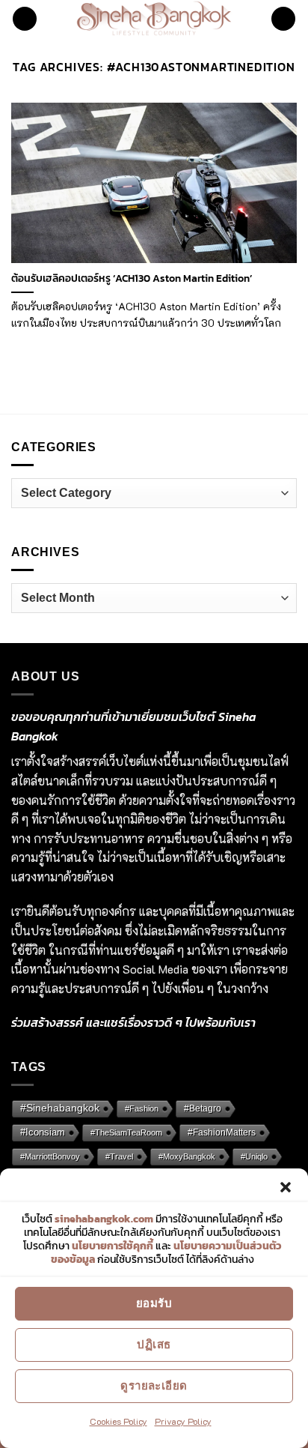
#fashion (141, 1108)
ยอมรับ (154, 1303)
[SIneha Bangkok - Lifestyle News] (154, 18)
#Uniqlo (254, 1156)
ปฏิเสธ (153, 1344)
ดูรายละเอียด (154, 1385)
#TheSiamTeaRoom (126, 1132)
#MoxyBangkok (186, 1156)
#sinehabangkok (59, 1108)
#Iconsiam (42, 1132)
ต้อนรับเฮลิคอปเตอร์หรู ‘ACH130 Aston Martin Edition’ (131, 279)
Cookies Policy (118, 1421)
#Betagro (202, 1108)
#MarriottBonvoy (50, 1156)
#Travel (119, 1156)
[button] (285, 1187)
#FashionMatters (222, 1132)
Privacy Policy (183, 1421)
